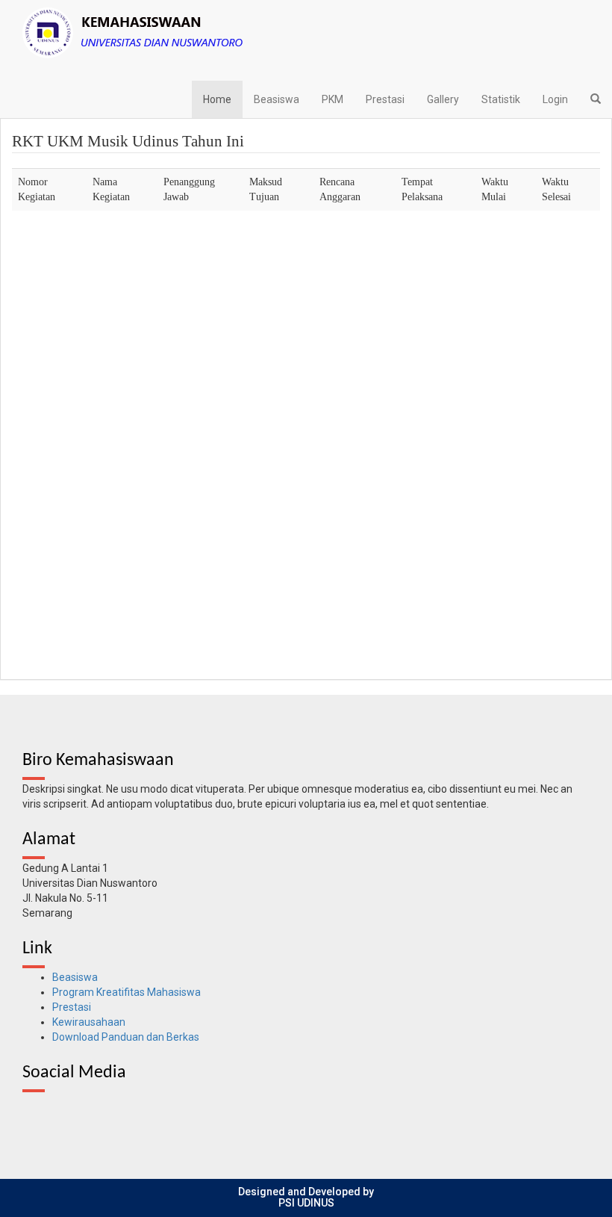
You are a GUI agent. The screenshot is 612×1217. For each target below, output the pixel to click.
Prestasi (385, 99)
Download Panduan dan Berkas (125, 1037)
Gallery (443, 99)
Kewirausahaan (88, 1022)
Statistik (500, 99)
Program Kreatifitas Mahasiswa (126, 992)
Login (555, 99)
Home (217, 99)
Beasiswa (276, 99)
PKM (332, 99)
